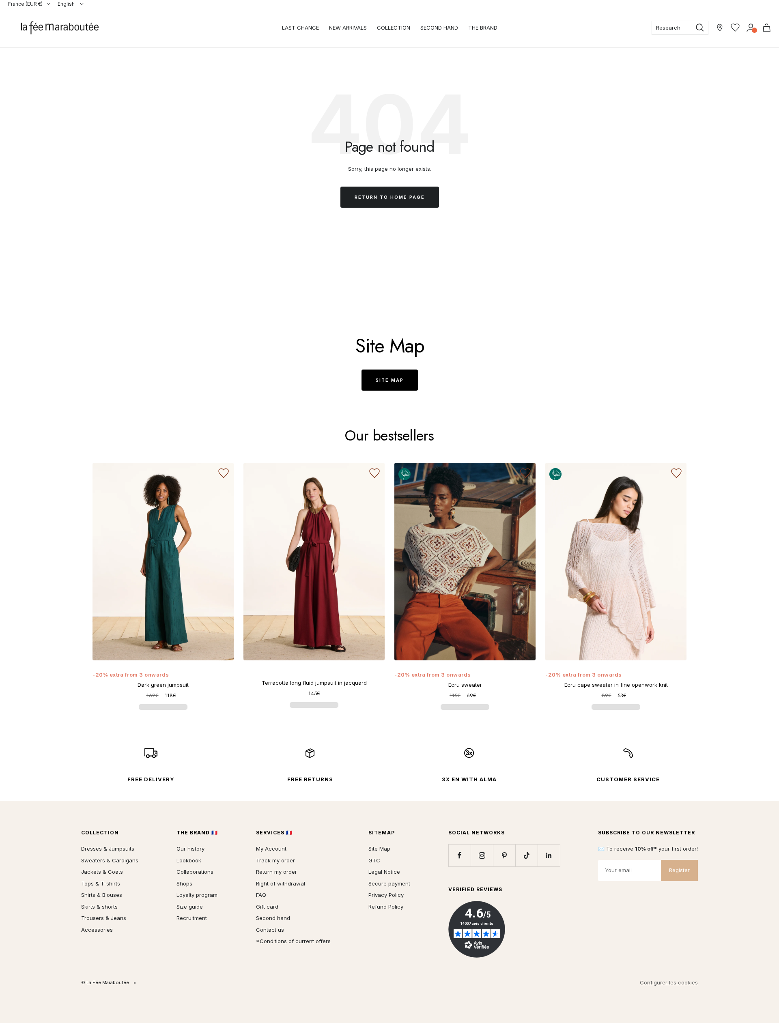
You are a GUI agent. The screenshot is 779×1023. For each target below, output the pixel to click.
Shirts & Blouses (101, 895)
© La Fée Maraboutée (105, 982)
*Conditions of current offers (293, 941)
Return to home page (390, 197)
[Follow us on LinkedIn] (549, 855)
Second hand (273, 918)
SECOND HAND (439, 27)
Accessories (97, 929)
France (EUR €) (25, 4)
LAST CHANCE (300, 27)
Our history (190, 848)
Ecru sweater (465, 684)
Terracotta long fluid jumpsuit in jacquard (314, 682)
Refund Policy (385, 906)
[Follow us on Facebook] (459, 855)
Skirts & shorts (99, 906)
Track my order (275, 860)
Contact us (270, 929)
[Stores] (720, 28)
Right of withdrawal (280, 883)
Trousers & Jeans (103, 918)
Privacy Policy (386, 895)
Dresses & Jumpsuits (107, 848)
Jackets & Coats (102, 871)
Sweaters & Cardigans (109, 860)
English (67, 4)
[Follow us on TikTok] (526, 855)
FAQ (261, 895)
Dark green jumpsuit (163, 684)
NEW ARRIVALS (348, 27)
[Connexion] (751, 28)
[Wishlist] (735, 28)
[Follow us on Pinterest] (504, 855)
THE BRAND (482, 27)
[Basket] (766, 28)
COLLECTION (393, 27)
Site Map (390, 380)
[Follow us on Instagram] (482, 855)
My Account (271, 848)
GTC (374, 860)
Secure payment (389, 883)
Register (679, 870)
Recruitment (191, 918)
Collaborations (194, 871)
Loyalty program (196, 895)
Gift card (267, 906)
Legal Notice (384, 871)
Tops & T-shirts (100, 883)
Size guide (189, 906)
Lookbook (188, 860)
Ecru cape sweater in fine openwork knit (616, 684)
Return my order (276, 871)
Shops (184, 883)
